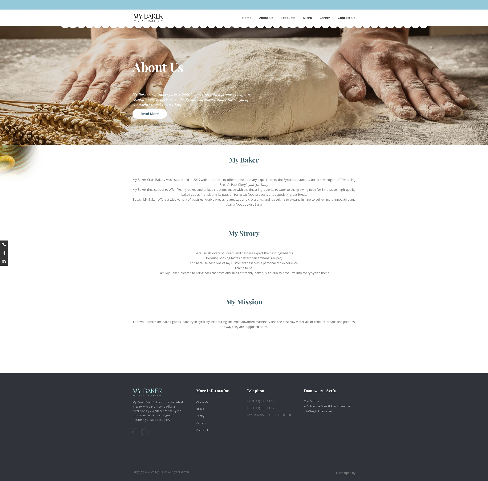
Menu (307, 17)
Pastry (200, 416)
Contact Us (347, 17)
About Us (266, 17)
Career (325, 17)
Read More (150, 113)
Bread (200, 408)
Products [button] (288, 17)
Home (246, 17)
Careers (201, 423)
